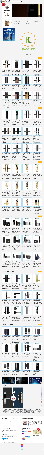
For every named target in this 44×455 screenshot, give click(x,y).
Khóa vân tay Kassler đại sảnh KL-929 (6, 209)
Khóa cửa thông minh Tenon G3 (26, 245)
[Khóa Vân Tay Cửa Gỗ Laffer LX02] (17, 80)
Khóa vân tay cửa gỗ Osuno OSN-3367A (26, 102)
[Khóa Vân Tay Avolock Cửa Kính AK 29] (27, 348)
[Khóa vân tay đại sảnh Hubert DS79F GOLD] (17, 168)
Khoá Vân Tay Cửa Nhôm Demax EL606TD (26, 156)
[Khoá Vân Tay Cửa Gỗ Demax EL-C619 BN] (37, 64)
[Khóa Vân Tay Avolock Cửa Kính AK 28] (27, 366)
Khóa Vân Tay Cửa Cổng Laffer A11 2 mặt (6, 263)
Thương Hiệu (6, 27)
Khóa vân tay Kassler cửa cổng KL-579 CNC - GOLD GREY (26, 264)
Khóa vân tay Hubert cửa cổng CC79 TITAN (16, 247)
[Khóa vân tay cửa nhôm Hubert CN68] (17, 114)
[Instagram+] (26, 431)
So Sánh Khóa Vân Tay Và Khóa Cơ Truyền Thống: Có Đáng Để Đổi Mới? (22, 409)
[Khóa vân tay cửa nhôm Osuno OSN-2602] (37, 131)
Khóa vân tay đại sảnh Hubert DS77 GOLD (37, 175)
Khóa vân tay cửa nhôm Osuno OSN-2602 (36, 139)
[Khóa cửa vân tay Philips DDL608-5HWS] (37, 114)
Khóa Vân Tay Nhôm (7, 107)
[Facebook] (23, 431)
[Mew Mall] (8, 380)
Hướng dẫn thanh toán (17, 421)
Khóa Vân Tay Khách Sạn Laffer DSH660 (26, 302)
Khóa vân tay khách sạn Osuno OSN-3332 (36, 286)
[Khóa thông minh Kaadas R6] (6, 366)
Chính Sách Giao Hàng (7, 421)
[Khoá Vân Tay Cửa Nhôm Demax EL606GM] (17, 148)
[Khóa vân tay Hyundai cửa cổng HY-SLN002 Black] (6, 222)
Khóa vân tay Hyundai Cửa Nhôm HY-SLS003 (6, 156)
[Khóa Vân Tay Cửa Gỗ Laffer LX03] (37, 80)
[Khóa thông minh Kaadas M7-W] (6, 80)
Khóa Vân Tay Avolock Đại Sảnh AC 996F (16, 209)
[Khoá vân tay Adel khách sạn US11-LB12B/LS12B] (27, 310)
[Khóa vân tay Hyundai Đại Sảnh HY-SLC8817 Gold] (17, 185)
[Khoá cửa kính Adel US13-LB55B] (6, 331)
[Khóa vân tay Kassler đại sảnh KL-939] (6, 185)
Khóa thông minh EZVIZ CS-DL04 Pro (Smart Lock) (16, 339)
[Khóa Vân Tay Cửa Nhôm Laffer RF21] (27, 114)
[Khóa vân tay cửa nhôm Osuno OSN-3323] (6, 131)
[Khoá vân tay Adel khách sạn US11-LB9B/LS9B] (37, 295)
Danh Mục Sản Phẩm (7, 19)
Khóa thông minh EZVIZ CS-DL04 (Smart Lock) (26, 339)
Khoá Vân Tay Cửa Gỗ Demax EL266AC (16, 102)
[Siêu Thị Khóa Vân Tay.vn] (4, 1)
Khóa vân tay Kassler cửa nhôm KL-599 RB (26, 139)
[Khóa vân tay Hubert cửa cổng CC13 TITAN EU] (37, 239)
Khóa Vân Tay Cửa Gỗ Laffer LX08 (6, 102)
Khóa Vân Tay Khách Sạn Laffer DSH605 (6, 302)
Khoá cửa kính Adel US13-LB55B (6, 338)
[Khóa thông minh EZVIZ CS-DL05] (37, 95)
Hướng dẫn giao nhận (17, 422)
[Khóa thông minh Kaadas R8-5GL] (37, 331)
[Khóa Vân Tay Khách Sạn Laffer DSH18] (37, 310)
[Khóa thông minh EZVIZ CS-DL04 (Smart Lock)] (27, 331)
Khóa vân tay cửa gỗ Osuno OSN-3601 (26, 71)
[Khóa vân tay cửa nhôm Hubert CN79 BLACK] (6, 114)
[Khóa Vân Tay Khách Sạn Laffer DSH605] (6, 295)
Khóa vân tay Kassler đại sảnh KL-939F (26, 175)
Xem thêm (40, 107)
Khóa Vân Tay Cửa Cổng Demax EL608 (16, 230)
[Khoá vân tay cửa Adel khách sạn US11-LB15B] (17, 295)
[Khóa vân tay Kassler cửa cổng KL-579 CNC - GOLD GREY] (27, 256)
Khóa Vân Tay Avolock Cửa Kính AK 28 (26, 373)
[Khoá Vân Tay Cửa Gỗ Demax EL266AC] (17, 95)
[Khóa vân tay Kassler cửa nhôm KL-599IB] (17, 131)
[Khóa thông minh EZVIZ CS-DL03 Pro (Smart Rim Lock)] (37, 348)
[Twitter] (25, 431)
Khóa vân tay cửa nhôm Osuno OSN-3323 (6, 139)
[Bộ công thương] (5, 438)
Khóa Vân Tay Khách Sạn (8, 271)
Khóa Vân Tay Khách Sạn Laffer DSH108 (16, 317)
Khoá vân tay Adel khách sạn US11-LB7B (16, 285)
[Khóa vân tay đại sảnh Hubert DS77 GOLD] (37, 168)
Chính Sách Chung (6, 423)
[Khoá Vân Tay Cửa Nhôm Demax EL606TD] (27, 148)
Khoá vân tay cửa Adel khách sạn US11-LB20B (26, 285)
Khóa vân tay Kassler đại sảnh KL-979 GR (26, 192)
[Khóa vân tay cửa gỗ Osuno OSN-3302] (17, 64)
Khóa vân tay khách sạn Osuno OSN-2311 (6, 285)
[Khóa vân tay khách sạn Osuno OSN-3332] (37, 278)
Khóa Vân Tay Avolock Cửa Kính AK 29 (26, 355)
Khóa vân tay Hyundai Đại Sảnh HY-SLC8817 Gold (16, 193)
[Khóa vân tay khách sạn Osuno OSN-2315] (6, 310)
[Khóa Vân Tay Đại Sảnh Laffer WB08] (37, 185)
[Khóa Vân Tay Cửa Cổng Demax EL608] (17, 222)
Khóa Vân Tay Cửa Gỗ (7, 58)
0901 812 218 (7, 434)
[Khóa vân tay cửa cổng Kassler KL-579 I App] (6, 239)
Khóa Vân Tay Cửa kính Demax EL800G (17, 373)
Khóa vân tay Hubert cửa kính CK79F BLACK (16, 355)
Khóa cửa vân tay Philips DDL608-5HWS (37, 121)
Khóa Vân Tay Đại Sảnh (8, 161)
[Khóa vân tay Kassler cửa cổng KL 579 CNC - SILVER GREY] (17, 256)
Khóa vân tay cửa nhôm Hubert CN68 (16, 121)
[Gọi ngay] (22, 444)
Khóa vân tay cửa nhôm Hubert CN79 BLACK (6, 122)
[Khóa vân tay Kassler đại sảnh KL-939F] (27, 168)
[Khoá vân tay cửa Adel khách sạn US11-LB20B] (27, 278)
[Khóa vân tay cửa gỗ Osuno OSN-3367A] (27, 95)
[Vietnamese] (3, 3)
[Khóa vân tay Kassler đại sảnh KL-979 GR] (27, 185)
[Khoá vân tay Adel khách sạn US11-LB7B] (17, 278)
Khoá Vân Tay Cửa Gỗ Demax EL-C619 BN (37, 71)
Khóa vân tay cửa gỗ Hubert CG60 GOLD (26, 87)
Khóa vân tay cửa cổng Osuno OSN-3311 (37, 263)
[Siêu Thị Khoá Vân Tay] (9, 34)
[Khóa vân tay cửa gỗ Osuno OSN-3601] (27, 64)
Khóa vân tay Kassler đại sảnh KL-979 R (26, 209)
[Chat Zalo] (22, 448)
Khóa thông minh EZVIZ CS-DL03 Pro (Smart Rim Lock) (37, 356)
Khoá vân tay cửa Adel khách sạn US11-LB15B (16, 302)
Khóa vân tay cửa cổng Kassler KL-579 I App (6, 247)
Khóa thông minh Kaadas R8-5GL (36, 338)
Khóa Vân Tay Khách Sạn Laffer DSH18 (37, 317)
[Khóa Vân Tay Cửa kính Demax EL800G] (17, 366)
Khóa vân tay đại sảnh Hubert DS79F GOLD (16, 175)
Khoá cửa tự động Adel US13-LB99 (37, 373)
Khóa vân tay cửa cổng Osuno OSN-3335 (37, 230)
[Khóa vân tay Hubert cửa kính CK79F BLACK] (17, 348)
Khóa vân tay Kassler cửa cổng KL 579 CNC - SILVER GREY (16, 264)
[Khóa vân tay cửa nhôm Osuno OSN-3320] (37, 148)
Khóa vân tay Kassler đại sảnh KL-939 (6, 192)
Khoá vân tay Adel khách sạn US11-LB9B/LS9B (37, 302)
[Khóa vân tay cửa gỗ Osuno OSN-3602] (6, 64)
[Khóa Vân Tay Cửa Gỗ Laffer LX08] (6, 95)
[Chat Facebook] (22, 446)
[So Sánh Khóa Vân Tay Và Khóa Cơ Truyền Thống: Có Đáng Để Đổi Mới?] (22, 398)
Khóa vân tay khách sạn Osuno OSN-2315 (6, 318)
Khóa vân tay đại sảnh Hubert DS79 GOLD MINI (37, 210)
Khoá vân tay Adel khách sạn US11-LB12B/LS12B (26, 318)
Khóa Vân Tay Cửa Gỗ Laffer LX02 (16, 87)
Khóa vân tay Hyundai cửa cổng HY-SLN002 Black (6, 230)
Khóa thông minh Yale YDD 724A (6, 355)
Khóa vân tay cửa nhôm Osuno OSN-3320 (36, 156)
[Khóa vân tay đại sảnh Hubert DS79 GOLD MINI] (37, 202)
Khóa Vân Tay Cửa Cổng (8, 216)
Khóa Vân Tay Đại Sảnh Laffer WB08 (37, 192)
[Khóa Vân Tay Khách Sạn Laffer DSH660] (27, 295)
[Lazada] (23, 433)
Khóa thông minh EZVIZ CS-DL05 (37, 102)
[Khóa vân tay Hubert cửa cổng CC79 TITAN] (17, 239)
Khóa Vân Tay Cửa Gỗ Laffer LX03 (37, 87)
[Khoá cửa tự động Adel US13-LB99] (37, 366)
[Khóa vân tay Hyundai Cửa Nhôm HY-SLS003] (6, 148)
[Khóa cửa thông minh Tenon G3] (27, 239)
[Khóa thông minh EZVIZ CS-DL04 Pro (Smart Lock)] (17, 331)
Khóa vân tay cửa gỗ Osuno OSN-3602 (6, 71)
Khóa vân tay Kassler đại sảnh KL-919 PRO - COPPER (6, 176)
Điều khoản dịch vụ (17, 423)
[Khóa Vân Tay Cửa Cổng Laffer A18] (27, 222)
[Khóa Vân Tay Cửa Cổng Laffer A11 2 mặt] (6, 256)
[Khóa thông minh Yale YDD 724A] (6, 348)
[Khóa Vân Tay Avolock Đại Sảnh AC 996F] (17, 202)
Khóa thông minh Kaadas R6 (6, 372)
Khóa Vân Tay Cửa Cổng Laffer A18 (26, 230)
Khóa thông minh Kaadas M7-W (5, 87)
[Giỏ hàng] (39, 1)
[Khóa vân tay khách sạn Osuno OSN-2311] (6, 278)
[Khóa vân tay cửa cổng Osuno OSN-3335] (37, 222)
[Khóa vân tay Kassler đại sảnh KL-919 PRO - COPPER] (6, 168)
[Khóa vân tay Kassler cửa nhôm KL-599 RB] (27, 131)
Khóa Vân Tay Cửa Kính (8, 324)
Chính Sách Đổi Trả (7, 422)
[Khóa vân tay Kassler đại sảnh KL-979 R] (27, 202)
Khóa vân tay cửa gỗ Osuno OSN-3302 (16, 71)
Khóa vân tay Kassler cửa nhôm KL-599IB (16, 138)
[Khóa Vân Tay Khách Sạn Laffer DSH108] (17, 310)
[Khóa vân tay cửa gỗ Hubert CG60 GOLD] (27, 80)
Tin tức (4, 385)
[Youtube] (28, 431)
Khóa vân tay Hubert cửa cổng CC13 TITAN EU (36, 247)
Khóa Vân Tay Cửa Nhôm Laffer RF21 (26, 121)
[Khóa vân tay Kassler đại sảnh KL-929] (6, 202)
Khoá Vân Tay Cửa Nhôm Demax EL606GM (16, 156)
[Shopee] (30, 431)
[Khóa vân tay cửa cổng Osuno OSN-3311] (37, 256)
